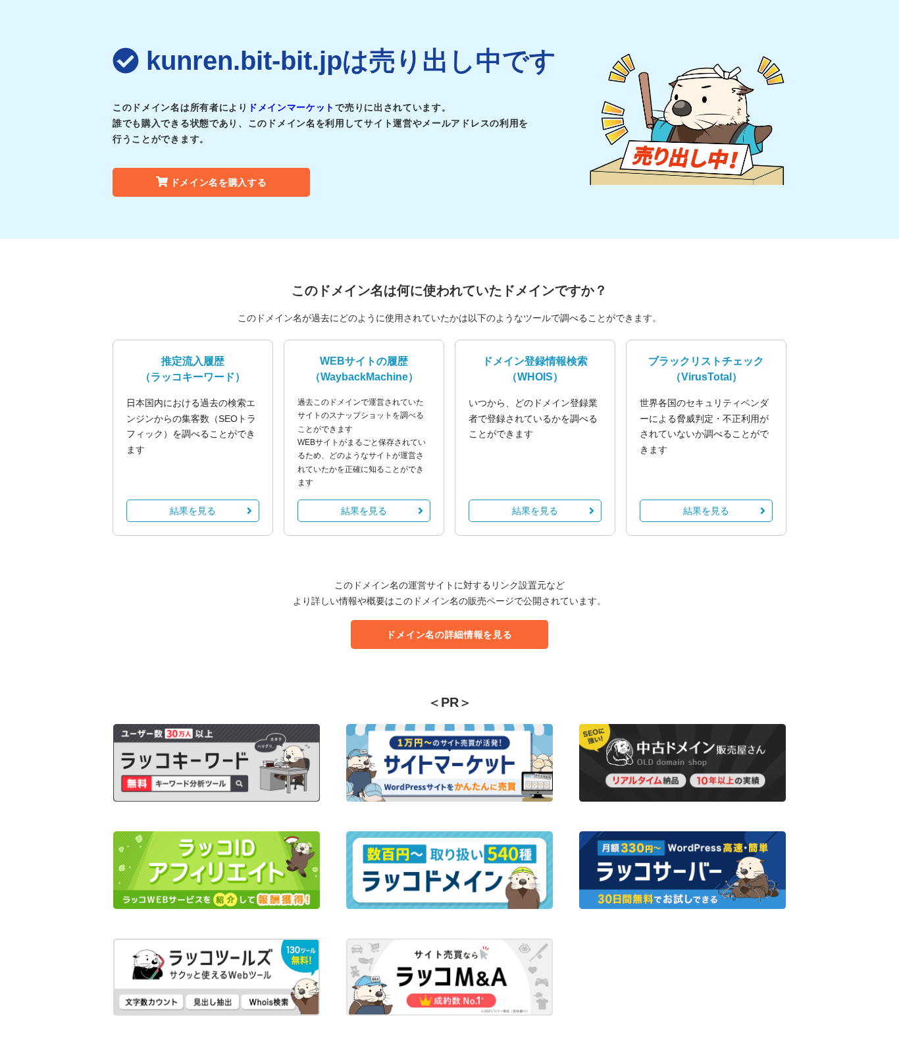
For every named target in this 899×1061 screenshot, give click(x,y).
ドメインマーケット (291, 107)
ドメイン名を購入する (218, 182)
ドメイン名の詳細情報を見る (449, 634)
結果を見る (193, 510)
